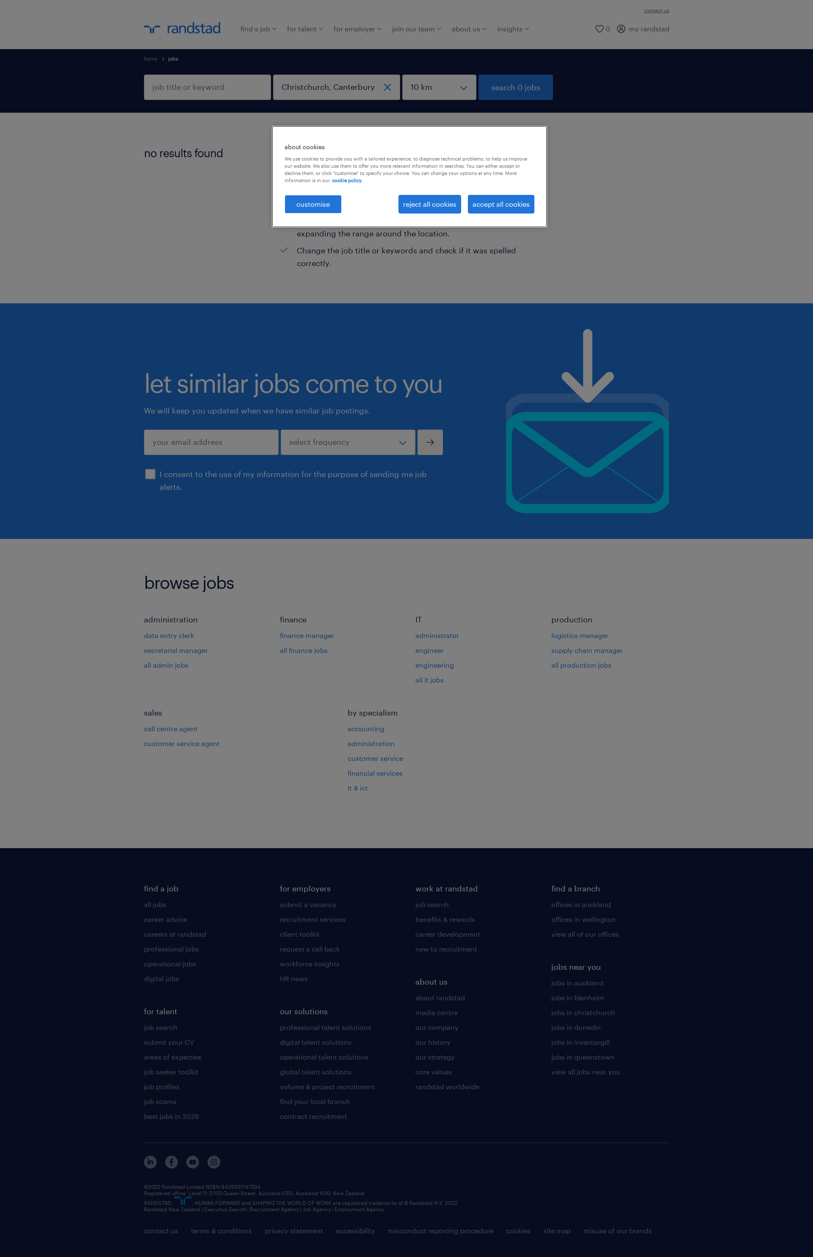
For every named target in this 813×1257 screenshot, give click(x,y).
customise (313, 204)
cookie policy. (347, 180)
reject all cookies (429, 204)
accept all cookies (501, 204)
